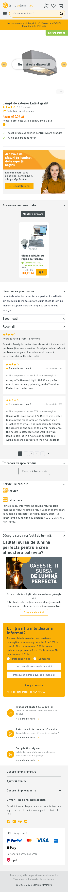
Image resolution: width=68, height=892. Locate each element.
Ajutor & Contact (17, 781)
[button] (34, 25)
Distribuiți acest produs (20, 111)
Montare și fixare (33, 214)
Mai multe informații (27, 356)
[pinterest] (20, 821)
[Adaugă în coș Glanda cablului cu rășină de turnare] (41, 272)
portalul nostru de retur (26, 510)
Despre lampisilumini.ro (21, 771)
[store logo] (18, 5)
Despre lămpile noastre (21, 790)
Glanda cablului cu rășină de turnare (32, 257)
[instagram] (14, 821)
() (24, 107)
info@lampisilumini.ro (16, 518)
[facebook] (8, 821)
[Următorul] (48, 453)
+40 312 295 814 (54, 518)
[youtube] (25, 821)
